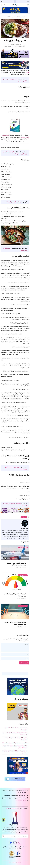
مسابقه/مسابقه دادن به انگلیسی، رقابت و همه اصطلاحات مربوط (15, 623)
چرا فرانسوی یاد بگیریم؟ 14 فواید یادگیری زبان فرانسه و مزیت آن (14, 752)
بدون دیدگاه (7, 46)
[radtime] (15, 513)
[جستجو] (28, 1)
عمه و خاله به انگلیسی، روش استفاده (14, 202)
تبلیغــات (18, 862)
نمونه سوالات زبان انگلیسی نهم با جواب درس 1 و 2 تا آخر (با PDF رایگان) (15, 747)
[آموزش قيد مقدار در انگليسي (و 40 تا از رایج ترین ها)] (15, 582)
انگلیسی (27, 72)
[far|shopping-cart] (1, 1)
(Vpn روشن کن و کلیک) (11, 808)
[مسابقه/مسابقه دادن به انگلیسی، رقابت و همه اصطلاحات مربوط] (15, 611)
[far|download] (1, 5)
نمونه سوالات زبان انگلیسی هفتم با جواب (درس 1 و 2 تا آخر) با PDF (15, 734)
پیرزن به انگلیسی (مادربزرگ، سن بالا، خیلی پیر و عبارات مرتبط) (16, 729)
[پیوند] (15, 5)
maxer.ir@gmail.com (21, 801)
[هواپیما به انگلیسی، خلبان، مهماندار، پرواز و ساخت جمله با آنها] (15, 552)
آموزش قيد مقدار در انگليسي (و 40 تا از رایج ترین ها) (15, 595)
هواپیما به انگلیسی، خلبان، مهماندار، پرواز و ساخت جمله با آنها (16, 564)
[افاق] (15, 68)
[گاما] (15, 58)
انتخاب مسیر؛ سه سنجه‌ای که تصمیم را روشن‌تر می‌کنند (14, 743)
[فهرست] (28, 5)
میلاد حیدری (24, 528)
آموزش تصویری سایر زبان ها (20, 17)
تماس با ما (11, 862)
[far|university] (4, 5)
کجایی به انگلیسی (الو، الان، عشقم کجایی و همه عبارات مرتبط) (16, 739)
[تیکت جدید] (3, 820)
